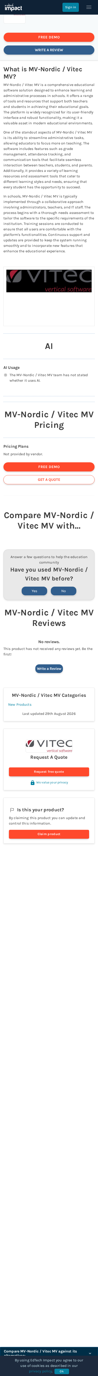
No (63, 591)
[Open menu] (88, 7)
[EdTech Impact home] (13, 7)
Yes (34, 591)
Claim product (49, 834)
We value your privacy (52, 782)
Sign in (70, 7)
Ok (62, 1371)
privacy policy (40, 1371)
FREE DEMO (49, 37)
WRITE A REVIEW (49, 50)
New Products (19, 704)
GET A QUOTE (49, 479)
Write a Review (49, 668)
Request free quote (49, 772)
